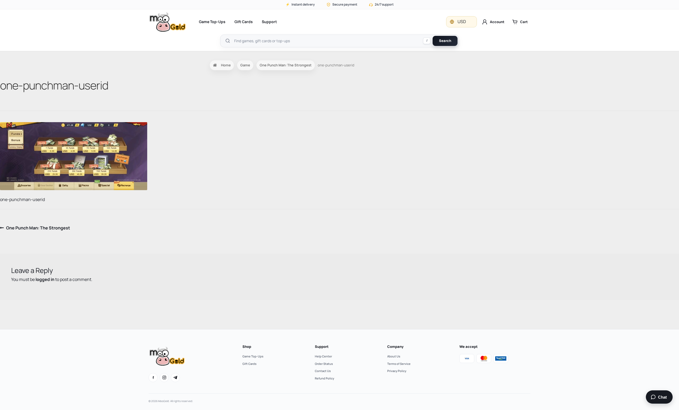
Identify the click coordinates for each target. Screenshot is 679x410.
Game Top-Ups (212, 21)
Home (226, 65)
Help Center (323, 356)
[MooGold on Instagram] (164, 377)
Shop (246, 346)
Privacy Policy (396, 371)
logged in (45, 279)
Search (445, 40)
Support (269, 21)
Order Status (324, 364)
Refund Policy (324, 378)
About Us (393, 356)
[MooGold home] (167, 22)
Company (395, 346)
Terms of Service (399, 364)
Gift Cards (243, 21)
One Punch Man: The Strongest (286, 65)
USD (462, 21)
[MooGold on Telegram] (175, 377)
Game (245, 65)
